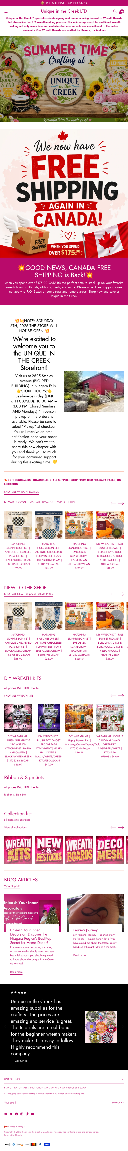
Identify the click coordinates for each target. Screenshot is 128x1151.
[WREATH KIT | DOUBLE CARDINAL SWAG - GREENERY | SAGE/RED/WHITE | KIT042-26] (110, 718)
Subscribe (118, 1102)
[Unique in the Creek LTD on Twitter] (12, 1114)
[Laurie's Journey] (95, 913)
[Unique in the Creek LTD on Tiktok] (28, 1114)
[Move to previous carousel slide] (113, 503)
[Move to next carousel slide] (121, 503)
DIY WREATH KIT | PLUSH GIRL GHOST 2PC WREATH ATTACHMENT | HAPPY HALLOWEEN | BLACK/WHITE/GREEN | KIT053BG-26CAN (18, 748)
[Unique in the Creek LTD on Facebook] (6, 1114)
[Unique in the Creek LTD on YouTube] (33, 1114)
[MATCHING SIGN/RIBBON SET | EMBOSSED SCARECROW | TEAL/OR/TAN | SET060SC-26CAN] (79, 525)
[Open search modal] (115, 11)
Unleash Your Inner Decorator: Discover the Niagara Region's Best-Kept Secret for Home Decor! (31, 936)
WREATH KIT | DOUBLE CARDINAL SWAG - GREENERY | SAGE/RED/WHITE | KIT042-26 (109, 744)
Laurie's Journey (85, 930)
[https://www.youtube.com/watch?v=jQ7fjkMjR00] (64, 79)
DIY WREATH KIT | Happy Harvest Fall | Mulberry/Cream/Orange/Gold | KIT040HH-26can (82, 742)
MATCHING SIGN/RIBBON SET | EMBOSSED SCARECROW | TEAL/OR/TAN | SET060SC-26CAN (79, 554)
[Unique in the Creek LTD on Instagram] (22, 1114)
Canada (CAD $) (15, 1126)
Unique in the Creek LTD (33, 1131)
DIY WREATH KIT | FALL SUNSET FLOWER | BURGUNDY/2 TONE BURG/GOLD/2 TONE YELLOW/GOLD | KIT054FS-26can (109, 554)
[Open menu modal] (5, 11)
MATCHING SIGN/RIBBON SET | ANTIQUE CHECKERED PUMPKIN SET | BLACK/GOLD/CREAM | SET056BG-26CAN (18, 554)
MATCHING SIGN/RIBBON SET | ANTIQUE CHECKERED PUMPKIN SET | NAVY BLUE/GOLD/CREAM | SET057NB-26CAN (48, 554)
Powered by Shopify (13, 1135)
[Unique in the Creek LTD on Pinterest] (17, 1114)
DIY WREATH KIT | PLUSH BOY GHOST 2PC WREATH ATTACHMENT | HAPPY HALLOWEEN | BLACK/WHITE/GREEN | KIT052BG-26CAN (48, 748)
